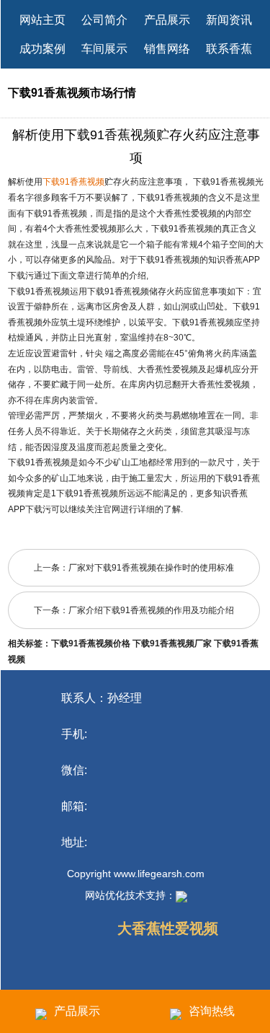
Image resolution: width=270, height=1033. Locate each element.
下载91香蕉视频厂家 (172, 643)
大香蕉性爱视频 (167, 928)
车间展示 (104, 49)
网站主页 (42, 20)
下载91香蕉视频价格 (90, 643)
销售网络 (167, 49)
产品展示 (167, 20)
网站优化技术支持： (130, 895)
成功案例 (42, 49)
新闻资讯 (229, 20)
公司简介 (104, 20)
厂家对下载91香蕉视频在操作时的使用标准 (151, 568)
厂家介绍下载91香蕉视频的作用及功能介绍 (151, 610)
